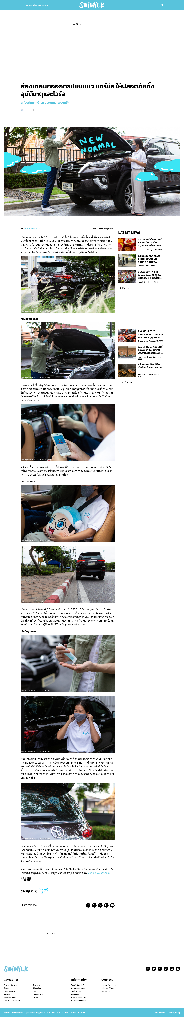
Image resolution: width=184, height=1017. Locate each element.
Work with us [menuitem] (76, 991)
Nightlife (36, 985)
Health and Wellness (12, 1001)
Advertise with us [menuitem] (78, 988)
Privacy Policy (174, 1013)
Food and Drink (10, 998)
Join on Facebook (108, 985)
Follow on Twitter (108, 988)
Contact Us (105, 991)
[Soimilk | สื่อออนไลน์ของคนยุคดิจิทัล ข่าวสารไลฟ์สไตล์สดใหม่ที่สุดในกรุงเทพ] (91, 4)
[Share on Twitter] (94, 905)
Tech (35, 991)
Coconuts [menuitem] (75, 994)
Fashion (7, 994)
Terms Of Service (159, 1013)
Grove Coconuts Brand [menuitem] (80, 998)
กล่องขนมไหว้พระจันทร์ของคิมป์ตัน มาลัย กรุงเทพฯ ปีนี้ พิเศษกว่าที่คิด (150, 244)
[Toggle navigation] (22, 5)
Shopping (37, 988)
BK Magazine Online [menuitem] (79, 1001)
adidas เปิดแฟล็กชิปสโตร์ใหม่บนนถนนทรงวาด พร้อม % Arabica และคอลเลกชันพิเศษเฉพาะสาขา (150, 262)
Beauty (6, 988)
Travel (35, 998)
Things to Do (38, 994)
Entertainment (9, 991)
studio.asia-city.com (98, 872)
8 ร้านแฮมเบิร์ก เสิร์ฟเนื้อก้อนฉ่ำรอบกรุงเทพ (150, 366)
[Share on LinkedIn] (106, 905)
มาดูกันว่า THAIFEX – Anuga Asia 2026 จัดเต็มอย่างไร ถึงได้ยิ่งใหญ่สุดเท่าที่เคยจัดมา (150, 276)
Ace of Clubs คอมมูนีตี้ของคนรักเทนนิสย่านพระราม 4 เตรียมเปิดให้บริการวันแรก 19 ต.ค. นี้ (150, 351)
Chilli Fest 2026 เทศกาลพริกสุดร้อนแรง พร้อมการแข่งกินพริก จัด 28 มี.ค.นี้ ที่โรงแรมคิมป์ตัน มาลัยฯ (150, 337)
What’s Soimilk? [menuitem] (77, 985)
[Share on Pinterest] (100, 905)
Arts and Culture (10, 985)
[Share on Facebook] (88, 905)
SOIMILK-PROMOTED (31, 229)
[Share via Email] (112, 905)
